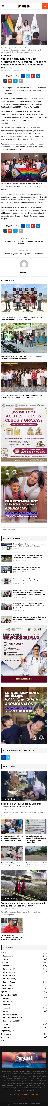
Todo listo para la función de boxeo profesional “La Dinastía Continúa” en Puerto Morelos (21, 318)
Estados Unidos (9, 982)
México (3, 985)
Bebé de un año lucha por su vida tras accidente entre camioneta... (21, 805)
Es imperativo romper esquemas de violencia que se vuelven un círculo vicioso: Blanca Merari (21, 396)
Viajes (5, 959)
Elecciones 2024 (9, 976)
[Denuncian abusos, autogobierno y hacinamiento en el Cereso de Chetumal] (12, 925)
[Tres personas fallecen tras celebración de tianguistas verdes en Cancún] (24, 885)
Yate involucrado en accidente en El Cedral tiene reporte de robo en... (36, 865)
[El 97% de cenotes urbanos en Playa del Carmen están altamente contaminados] (6, 558)
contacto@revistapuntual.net (27, 1094)
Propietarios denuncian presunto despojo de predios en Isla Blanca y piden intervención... (35, 839)
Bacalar (6, 998)
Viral (2, 1040)
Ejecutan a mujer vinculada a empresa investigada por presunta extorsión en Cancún (12, 838)
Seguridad (5, 1031)
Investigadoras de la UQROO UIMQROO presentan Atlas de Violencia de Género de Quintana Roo (29, 606)
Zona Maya (7, 1028)
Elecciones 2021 (9, 969)
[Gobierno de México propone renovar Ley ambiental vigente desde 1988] (6, 569)
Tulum (5, 1024)
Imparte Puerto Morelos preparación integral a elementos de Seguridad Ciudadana (29, 618)
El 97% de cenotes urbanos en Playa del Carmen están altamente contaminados (27, 557)
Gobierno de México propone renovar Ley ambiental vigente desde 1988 (28, 568)
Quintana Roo (6, 995)
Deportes (4, 963)
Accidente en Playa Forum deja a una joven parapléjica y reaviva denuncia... (12, 865)
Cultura (3, 953)
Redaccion (7, 71)
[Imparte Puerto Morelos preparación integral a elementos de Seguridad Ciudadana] (6, 619)
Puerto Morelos (6, 55)
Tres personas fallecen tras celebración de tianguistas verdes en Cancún (23, 904)
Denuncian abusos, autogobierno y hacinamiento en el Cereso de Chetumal (12, 937)
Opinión (4, 992)
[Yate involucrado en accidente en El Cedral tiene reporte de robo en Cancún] (36, 853)
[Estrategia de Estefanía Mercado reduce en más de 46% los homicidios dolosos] (6, 546)
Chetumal (6, 1005)
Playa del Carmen (9, 1018)
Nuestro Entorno (7, 988)
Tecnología (5, 1037)
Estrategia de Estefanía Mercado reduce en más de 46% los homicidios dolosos (29, 545)
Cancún (6, 1001)
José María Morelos (10, 1014)
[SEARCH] (44, 529)
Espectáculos (8, 956)
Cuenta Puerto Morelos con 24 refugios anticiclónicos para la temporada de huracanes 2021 (22, 357)
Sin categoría (6, 1034)
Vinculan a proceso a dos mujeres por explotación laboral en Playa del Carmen (28, 580)
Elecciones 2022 (9, 972)
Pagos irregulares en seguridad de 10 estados (24, 254)
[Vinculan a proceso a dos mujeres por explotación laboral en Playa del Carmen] (6, 581)
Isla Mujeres (7, 1011)
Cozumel (6, 1008)
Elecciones (5, 966)
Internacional (6, 979)
